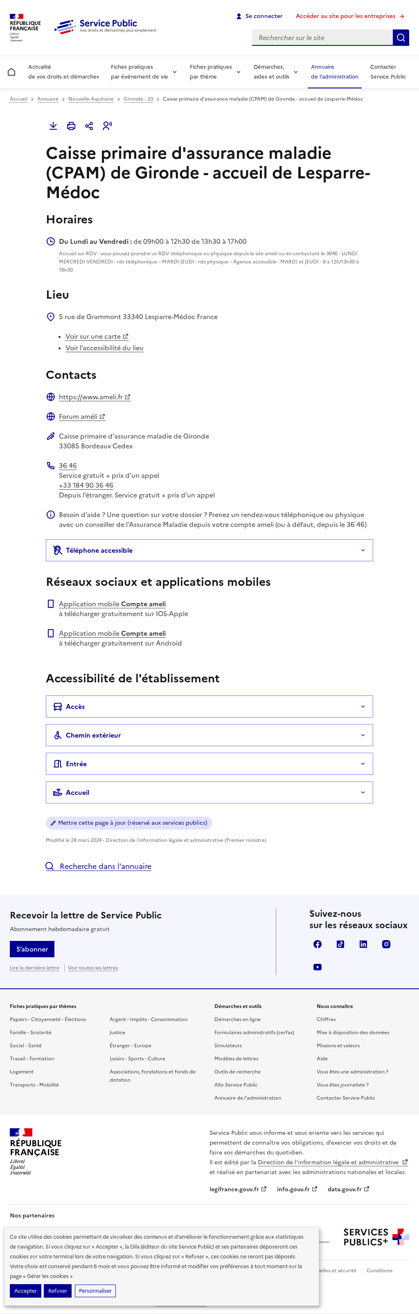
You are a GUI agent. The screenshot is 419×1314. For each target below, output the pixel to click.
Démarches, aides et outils (271, 72)
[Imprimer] (71, 126)
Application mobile (112, 604)
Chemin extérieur (93, 735)
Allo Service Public (236, 1085)
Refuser (57, 1291)
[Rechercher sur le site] (401, 37)
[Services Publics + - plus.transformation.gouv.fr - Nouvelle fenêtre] (376, 1237)
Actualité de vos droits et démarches (63, 72)
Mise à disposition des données (353, 1032)
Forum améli (78, 416)
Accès (75, 706)
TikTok (340, 944)
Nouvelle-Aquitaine (91, 99)
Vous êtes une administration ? (352, 1072)
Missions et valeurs (338, 1045)
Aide (322, 1058)
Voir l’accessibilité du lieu (104, 348)
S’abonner (32, 949)
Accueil (18, 99)
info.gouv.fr (293, 1189)
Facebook (317, 944)
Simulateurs (228, 1045)
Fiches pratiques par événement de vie (139, 72)
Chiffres (326, 1019)
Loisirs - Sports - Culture (137, 1058)
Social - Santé (26, 1045)
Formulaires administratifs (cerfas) (254, 1032)
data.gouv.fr (345, 1189)
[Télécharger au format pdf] (53, 126)
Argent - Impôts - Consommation (148, 1019)
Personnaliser (95, 1291)
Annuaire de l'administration (247, 1098)
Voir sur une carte (93, 336)
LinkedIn (363, 944)
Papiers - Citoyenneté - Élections (48, 1019)
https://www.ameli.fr (91, 397)
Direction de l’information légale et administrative (329, 1162)
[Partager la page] (89, 126)
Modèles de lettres (236, 1058)
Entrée (76, 764)
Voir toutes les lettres (93, 968)
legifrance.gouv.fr (234, 1189)
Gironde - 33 (138, 99)
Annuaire (48, 99)
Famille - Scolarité (31, 1032)
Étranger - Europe (130, 1045)
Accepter (25, 1291)
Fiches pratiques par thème (211, 72)
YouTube (317, 967)
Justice (117, 1032)
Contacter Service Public (388, 72)
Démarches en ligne (237, 1019)
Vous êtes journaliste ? (343, 1085)
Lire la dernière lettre (34, 968)
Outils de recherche (237, 1072)
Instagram (386, 944)
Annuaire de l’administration (334, 72)
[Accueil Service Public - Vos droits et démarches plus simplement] (107, 35)
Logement (22, 1072)
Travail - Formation (32, 1058)
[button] (107, 126)
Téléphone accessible (99, 550)
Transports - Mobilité (34, 1085)
